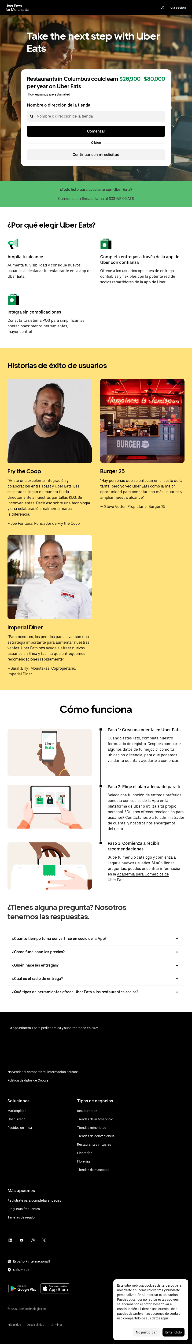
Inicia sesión (176, 7)
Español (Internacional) (31, 1261)
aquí (164, 1318)
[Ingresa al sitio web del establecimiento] (17, 7)
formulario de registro (127, 744)
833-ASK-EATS (121, 198)
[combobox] (36, 116)
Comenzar (96, 131)
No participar (146, 1332)
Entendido (173, 1332)
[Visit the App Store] (55, 1288)
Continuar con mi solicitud (96, 154)
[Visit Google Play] (23, 1289)
